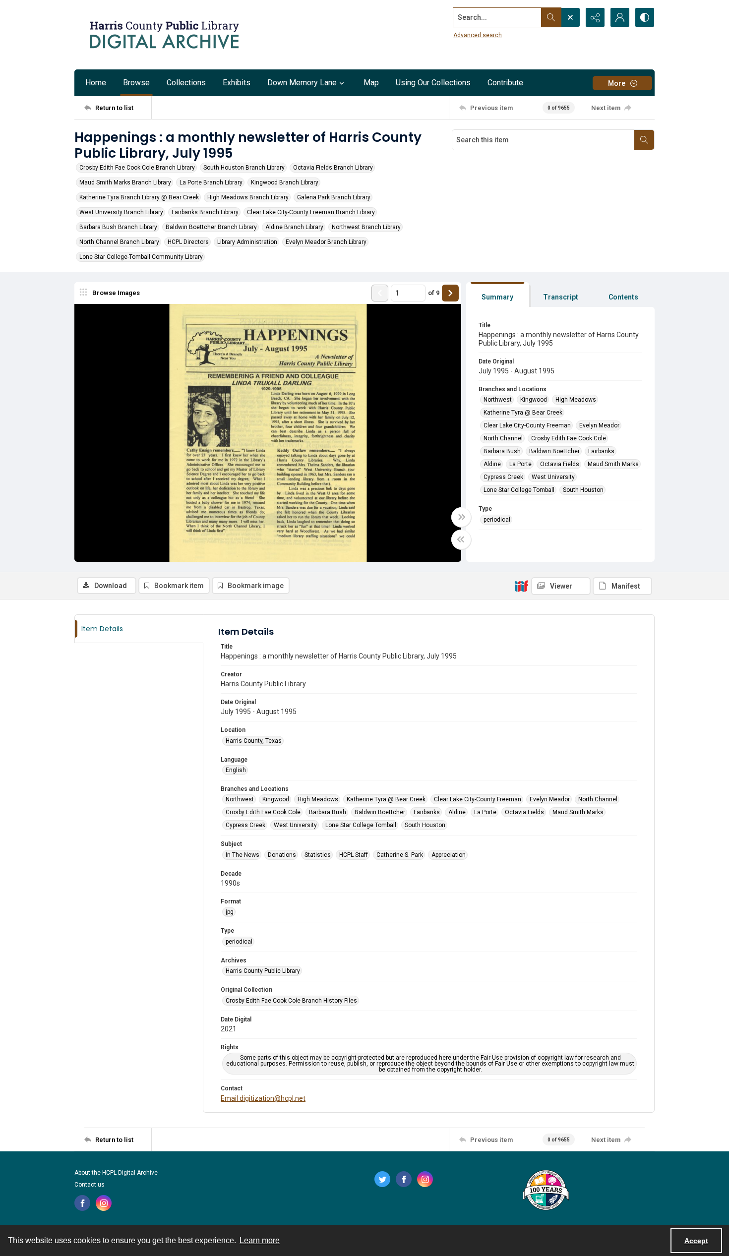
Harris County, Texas (254, 740)
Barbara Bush (502, 451)
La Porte (520, 464)
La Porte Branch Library (211, 182)
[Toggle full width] (461, 517)
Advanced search (477, 35)
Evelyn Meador (599, 425)
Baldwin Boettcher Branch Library (211, 227)
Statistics (317, 854)
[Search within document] (644, 140)
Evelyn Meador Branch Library (326, 242)
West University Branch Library (121, 212)
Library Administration (247, 242)
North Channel (503, 438)
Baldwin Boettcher (554, 451)
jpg (230, 911)
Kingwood (533, 399)
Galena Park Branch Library (333, 197)
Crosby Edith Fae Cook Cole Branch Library (137, 167)
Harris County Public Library (263, 970)
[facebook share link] (82, 1203)
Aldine (492, 464)
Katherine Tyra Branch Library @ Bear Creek (139, 197)
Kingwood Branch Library (284, 182)
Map (371, 82)
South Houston (583, 489)
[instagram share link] (104, 1203)
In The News (242, 854)
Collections (186, 82)
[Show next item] (450, 293)
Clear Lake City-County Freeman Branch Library (311, 212)
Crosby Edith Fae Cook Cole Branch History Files (291, 1000)
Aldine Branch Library (294, 227)
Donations (282, 854)
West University (553, 477)
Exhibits (236, 82)
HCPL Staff (353, 854)
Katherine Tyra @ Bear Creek (523, 412)
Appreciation (448, 854)
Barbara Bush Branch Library (118, 227)
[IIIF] (521, 585)
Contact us (89, 1184)
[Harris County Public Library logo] (545, 1191)
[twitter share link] (382, 1179)
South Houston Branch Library (244, 167)
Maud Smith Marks (613, 464)
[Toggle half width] (461, 539)
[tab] (497, 294)
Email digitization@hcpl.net (263, 1098)
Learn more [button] (260, 1240)
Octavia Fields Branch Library (333, 167)
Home (95, 82)
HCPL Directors (188, 242)
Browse (136, 82)
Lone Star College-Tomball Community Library (141, 256)
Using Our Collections (433, 82)
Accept (696, 1241)
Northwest (498, 399)
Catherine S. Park (399, 854)
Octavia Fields (559, 464)
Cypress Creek (503, 477)
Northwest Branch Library (366, 227)
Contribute (505, 82)
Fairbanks (601, 451)
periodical (497, 519)
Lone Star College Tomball (519, 489)
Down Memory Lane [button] (302, 82)
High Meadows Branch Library (248, 197)
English (236, 770)
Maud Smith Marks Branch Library (125, 182)
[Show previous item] (379, 293)
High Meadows (575, 399)
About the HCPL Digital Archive (116, 1172)
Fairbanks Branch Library (205, 212)
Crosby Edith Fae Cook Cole (568, 438)
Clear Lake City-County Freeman (527, 425)
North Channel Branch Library (119, 242)
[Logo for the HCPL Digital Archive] (163, 35)
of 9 (433, 293)
